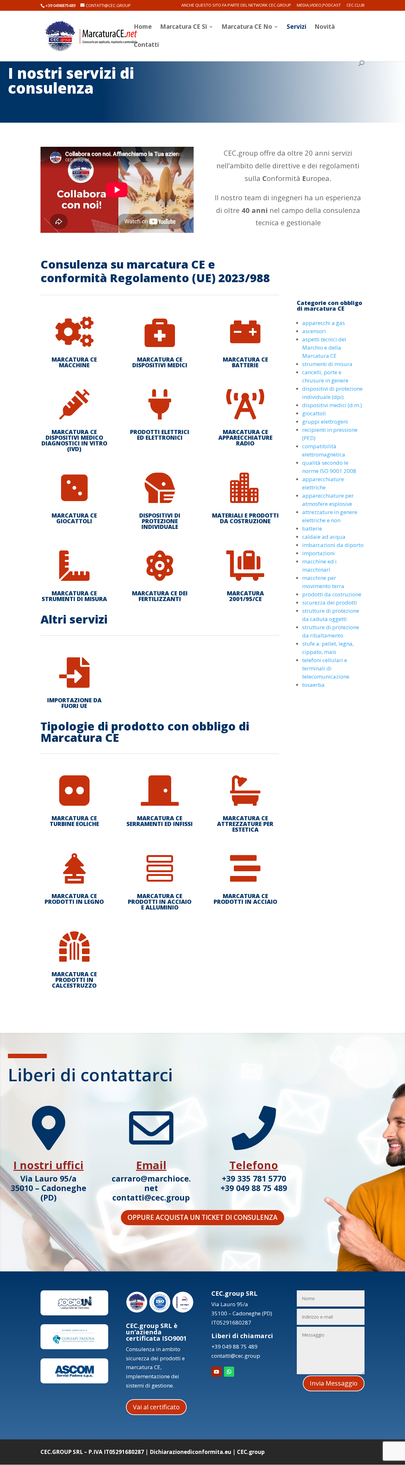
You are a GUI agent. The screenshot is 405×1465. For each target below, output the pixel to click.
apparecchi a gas (323, 322)
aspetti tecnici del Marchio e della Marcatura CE (324, 347)
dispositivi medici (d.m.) (332, 405)
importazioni (318, 553)
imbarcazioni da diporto (333, 545)
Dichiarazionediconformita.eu (190, 1452)
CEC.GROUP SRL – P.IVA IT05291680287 (92, 1452)
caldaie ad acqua (324, 536)
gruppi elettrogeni (325, 421)
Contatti (146, 45)
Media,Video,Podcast (319, 5)
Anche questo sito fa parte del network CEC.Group (236, 5)
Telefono (253, 1165)
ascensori (314, 331)
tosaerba (313, 684)
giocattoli (314, 413)
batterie (312, 528)
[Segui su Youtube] (216, 1372)
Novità (325, 27)
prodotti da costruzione (331, 594)
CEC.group (251, 1452)
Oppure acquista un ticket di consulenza (202, 1217)
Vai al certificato (156, 1407)
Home (143, 27)
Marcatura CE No (246, 27)
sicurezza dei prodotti (329, 602)
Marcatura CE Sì (183, 27)
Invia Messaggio (334, 1383)
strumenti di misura (327, 364)
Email (151, 1165)
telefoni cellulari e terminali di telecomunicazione (325, 668)
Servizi (296, 27)
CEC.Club (355, 5)
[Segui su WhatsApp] (229, 1372)
